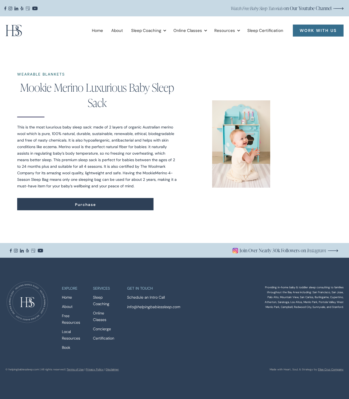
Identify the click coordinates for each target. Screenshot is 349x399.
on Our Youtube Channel (281, 8)
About (117, 30)
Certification (103, 338)
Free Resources (71, 319)
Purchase (85, 204)
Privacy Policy (95, 369)
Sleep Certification (265, 30)
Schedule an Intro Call (146, 297)
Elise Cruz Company (331, 369)
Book (66, 347)
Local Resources (71, 335)
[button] (147, 31)
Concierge (102, 329)
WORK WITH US (318, 30)
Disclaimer (112, 369)
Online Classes (99, 316)
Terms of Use (75, 369)
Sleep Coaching (101, 300)
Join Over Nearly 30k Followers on (283, 250)
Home (97, 30)
